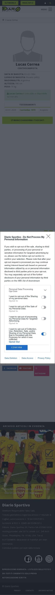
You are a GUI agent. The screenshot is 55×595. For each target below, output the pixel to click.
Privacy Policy (44, 358)
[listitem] (27, 290)
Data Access (27, 358)
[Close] (49, 237)
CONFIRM (16, 347)
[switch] (43, 297)
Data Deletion (11, 358)
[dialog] (27, 297)
